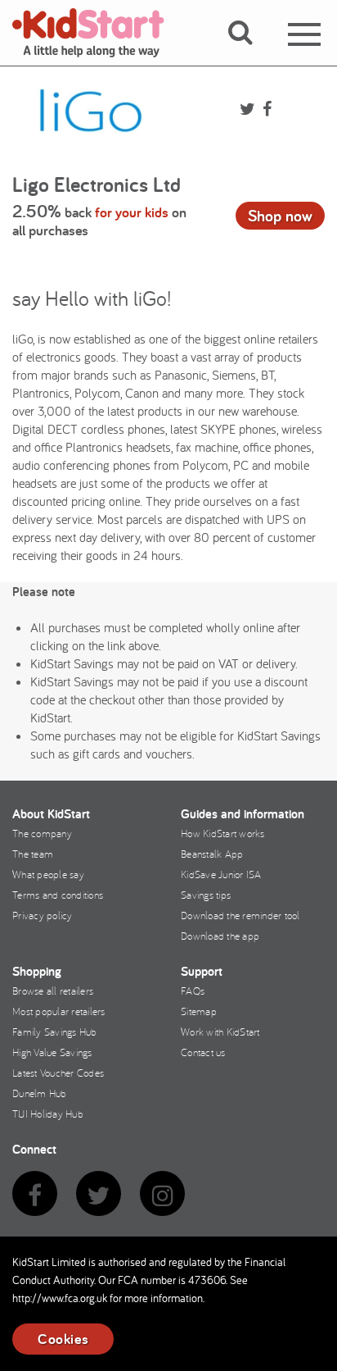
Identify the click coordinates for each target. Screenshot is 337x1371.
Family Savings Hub (54, 1031)
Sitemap (199, 1011)
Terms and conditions (57, 894)
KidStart (98, 32)
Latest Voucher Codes (58, 1072)
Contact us (203, 1052)
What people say (48, 874)
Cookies (63, 1338)
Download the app (220, 935)
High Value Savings (52, 1052)
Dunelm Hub (39, 1093)
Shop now (280, 215)
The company (42, 833)
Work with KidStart (220, 1031)
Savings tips (206, 894)
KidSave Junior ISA (221, 874)
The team (32, 853)
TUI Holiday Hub (47, 1113)
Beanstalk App (212, 853)
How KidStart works (223, 833)
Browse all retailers (52, 990)
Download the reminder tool (240, 915)
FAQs (192, 990)
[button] (250, 51)
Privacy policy (42, 915)
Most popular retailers (59, 1011)
